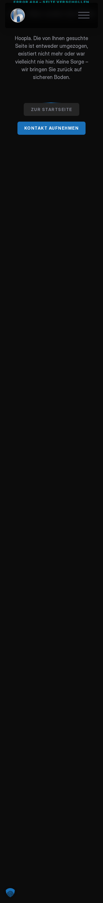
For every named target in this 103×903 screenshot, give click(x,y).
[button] (10, 892)
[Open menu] (83, 15)
